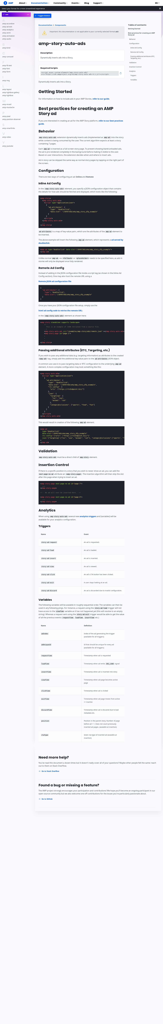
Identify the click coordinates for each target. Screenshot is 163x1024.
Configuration (134, 43)
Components (60, 25)
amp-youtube (7, 146)
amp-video (6, 137)
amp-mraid (6, 104)
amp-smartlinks (8, 128)
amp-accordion (8, 23)
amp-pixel (6, 116)
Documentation (39, 3)
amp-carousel (7, 56)
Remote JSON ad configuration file (55, 281)
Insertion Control (135, 67)
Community (59, 3)
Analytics (132, 71)
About (22, 3)
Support (97, 3)
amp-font (6, 68)
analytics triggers (88, 516)
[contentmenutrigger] (143, 26)
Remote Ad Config (136, 52)
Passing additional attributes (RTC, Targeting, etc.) (142, 57)
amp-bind (6, 48)
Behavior (132, 39)
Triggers (133, 75)
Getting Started (134, 29)
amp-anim (6, 33)
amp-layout (6, 89)
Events (75, 3)
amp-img (6, 80)
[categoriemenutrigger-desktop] (42, 16)
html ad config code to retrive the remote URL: (61, 310)
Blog (86, 3)
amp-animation (8, 36)
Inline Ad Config (136, 48)
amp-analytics (8, 30)
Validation (132, 63)
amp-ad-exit (7, 27)
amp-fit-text (7, 65)
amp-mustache (8, 107)
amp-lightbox (7, 95)
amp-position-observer (11, 119)
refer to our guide (100, 98)
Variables (133, 80)
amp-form (6, 72)
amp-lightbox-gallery (10, 92)
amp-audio (6, 39)
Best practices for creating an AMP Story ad (141, 34)
